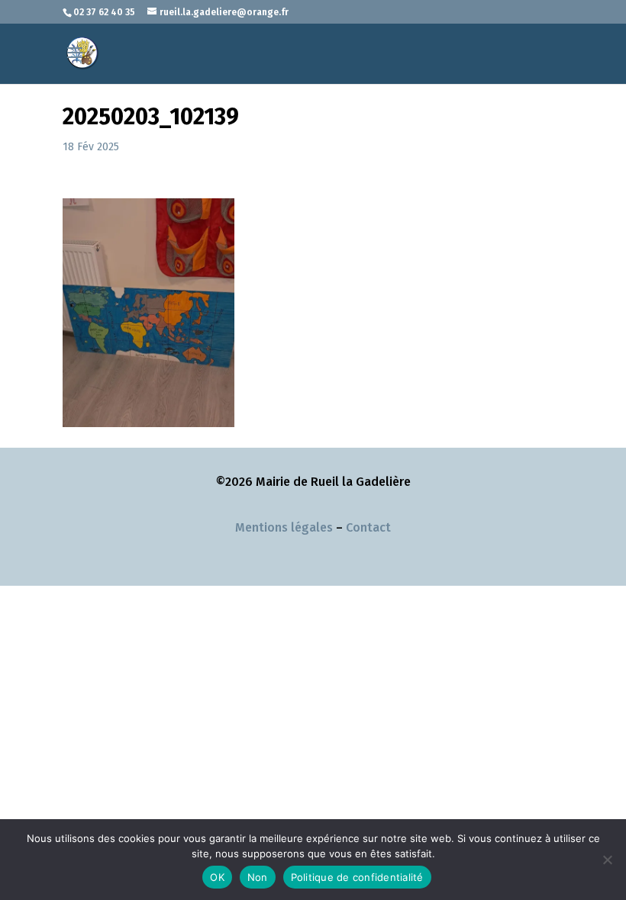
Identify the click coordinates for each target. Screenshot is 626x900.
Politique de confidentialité (357, 877)
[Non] (607, 859)
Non (257, 877)
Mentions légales (284, 527)
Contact (368, 527)
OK (217, 877)
